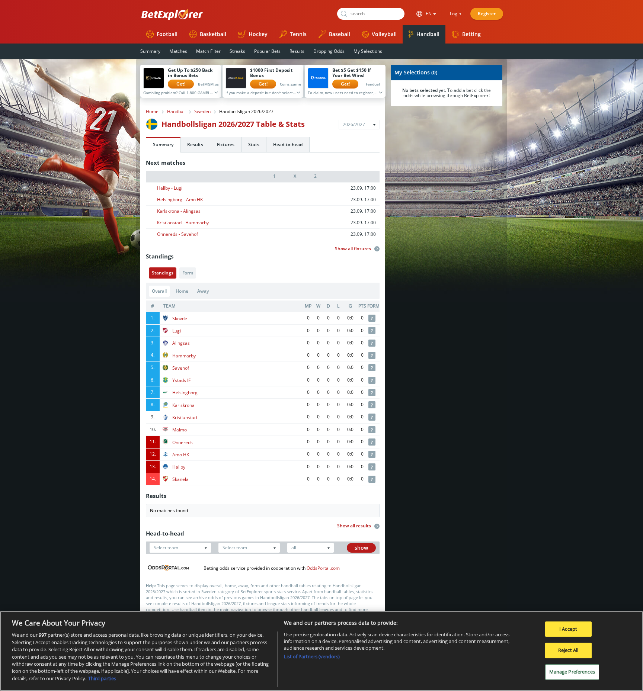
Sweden (202, 111)
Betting (471, 34)
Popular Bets (267, 51)
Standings (162, 273)
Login (455, 13)
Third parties (102, 678)
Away (203, 291)
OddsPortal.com (323, 568)
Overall (159, 291)
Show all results (354, 526)
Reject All (568, 650)
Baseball (339, 34)
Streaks (237, 51)
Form (187, 273)
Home (152, 111)
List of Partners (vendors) (312, 656)
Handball (427, 34)
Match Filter (208, 51)
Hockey (258, 34)
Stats (253, 144)
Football (167, 34)
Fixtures (225, 144)
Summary (150, 51)
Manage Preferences (572, 671)
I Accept (568, 629)
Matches (178, 51)
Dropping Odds (329, 51)
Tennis (298, 34)
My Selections (368, 51)
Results (296, 51)
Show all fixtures (353, 249)
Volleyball (384, 34)
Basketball (213, 34)
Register (487, 13)
